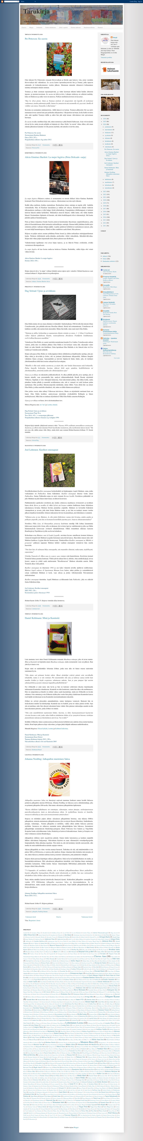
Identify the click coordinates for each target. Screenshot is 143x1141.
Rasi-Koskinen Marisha (49, 1069)
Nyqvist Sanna (48, 1053)
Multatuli (61, 1044)
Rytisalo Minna (55, 1076)
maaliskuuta (108, 182)
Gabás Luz (117, 973)
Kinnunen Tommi (103, 1010)
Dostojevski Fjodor (100, 963)
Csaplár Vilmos (106, 959)
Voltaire (108, 1109)
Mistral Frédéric (110, 1039)
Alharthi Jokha (75, 937)
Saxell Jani (53, 1082)
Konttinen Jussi (92, 1012)
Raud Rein (67, 1069)
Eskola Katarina (104, 967)
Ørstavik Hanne (111, 1117)
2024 (104, 124)
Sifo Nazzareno (52, 1088)
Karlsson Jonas (92, 1006)
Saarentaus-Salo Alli (105, 1075)
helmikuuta (108, 185)
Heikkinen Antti (81, 988)
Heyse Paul (102, 990)
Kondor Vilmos (83, 1012)
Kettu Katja (28, 1010)
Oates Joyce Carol (106, 1053)
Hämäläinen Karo (54, 997)
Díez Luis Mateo (46, 965)
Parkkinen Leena (49, 1059)
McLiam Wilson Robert (67, 1037)
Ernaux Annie (77, 967)
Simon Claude (82, 1088)
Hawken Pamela (27, 988)
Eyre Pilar (46, 969)
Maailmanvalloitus (89, 27)
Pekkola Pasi (112, 1059)
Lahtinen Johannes (113, 1018)
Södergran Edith (80, 1096)
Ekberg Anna (110, 965)
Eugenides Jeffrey (37, 969)
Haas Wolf (46, 984)
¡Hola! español (63, 27)
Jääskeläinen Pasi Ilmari (71, 1004)
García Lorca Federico (80, 975)
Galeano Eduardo (40, 975)
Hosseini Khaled (45, 994)
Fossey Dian (89, 971)
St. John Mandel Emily (103, 1092)
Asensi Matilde (72, 941)
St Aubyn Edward (90, 1092)
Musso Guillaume (115, 1044)
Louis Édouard (33, 1029)
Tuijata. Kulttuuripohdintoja (109, 349)
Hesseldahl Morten (92, 990)
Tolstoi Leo (70, 1100)
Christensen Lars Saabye (74, 956)
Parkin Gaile (38, 1059)
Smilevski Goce (71, 1090)
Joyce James (110, 1002)
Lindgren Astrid (27, 1027)
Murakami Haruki (83, 1044)
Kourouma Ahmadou (47, 1014)
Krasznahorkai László (61, 1014)
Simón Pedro (91, 1088)
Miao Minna (79, 1039)
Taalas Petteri (89, 1096)
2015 (104, 214)
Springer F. (80, 1092)
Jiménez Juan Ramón (58, 1002)
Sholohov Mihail (110, 1086)
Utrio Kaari (101, 1104)
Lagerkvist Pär (82, 1018)
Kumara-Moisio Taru (33, 1016)
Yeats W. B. (52, 1115)
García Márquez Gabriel (96, 975)
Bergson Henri (114, 945)
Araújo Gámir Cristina (102, 939)
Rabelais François (113, 1065)
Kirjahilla (106, 311)
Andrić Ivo (70, 939)
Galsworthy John (50, 975)
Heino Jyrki (91, 988)
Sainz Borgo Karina (68, 1078)
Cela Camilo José (84, 954)
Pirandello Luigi (40, 1063)
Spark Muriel (63, 1092)
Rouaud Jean (65, 1073)
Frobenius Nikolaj (98, 973)
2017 (104, 209)
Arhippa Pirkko (115, 939)
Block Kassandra (109, 947)
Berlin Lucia (26, 947)
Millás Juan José (98, 1039)
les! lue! (42, 405)
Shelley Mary (91, 1086)
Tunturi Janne (47, 1102)
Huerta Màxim (99, 994)
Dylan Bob (37, 965)
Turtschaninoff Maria (92, 1102)
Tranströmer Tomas (94, 1100)
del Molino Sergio (64, 1117)
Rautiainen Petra (89, 1069)
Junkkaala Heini (41, 1004)
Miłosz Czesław (33, 1042)
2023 (104, 191)
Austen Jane (43, 943)
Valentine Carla (31, 1107)
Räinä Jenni (65, 1075)
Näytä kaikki (117, 358)
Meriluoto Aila (53, 1039)
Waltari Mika (85, 1111)
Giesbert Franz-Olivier (65, 977)
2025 (104, 121)
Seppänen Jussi (37, 1086)
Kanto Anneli (62, 1006)
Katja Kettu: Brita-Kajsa (110, 287)
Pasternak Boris (61, 1059)
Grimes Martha (60, 981)
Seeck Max (83, 1084)
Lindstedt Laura (60, 1027)
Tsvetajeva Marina (115, 1100)
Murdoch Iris (95, 1044)
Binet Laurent (45, 947)
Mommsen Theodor (63, 1042)
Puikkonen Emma (27, 1065)
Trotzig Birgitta (105, 1100)
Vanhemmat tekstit (86, 917)
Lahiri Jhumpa (102, 1018)
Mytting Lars (51, 1046)
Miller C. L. (87, 1039)
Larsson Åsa (75, 1020)
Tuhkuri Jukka (38, 1102)
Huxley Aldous (31, 997)
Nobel (104, 259)
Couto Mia (90, 959)
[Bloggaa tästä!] (56, 145)
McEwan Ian (45, 1037)
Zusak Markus (33, 1117)
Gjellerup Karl (105, 977)
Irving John (89, 996)
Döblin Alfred (55, 965)
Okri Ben (62, 1055)
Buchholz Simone (30, 951)
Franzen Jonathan (34, 973)
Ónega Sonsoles (91, 1117)
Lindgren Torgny (50, 1027)
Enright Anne (57, 967)
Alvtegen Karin (104, 937)
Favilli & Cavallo (87, 969)
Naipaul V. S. (97, 1047)
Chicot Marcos (55, 956)
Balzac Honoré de (95, 943)
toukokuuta (108, 147)
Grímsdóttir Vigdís (80, 981)
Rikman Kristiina (85, 1071)
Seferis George (104, 1084)
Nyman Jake (39, 1053)
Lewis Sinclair (75, 1025)
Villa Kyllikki (81, 1109)
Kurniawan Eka (84, 1016)
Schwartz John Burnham (43, 1084)
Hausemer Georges (102, 986)
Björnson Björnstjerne (79, 947)
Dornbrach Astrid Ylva (87, 963)
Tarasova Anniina (56, 1098)
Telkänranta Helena (67, 1098)
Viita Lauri (53, 1109)
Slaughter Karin (52, 1090)
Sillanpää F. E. (63, 1088)
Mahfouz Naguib (86, 1031)
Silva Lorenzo (72, 1088)
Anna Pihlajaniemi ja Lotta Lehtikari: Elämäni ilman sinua (110, 295)
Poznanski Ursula (92, 1063)
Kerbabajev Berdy (90, 1008)
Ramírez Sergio (93, 1067)
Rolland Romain (47, 1073)
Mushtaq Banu (105, 1044)
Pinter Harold (31, 1063)
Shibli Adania (100, 1086)
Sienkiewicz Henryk (34, 1088)
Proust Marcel (103, 1063)
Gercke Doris (36, 977)
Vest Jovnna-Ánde (34, 1109)
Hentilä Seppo (26, 990)
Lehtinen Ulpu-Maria (58, 1023)
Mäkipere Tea (80, 1046)
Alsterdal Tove (93, 937)
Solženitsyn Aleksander (42, 1092)
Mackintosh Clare (53, 1031)
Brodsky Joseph (103, 949)
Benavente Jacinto (95, 945)
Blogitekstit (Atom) (34, 920)
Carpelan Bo (52, 954)
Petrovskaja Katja (89, 1061)
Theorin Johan (106, 1098)
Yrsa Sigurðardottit (85, 1115)
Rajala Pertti (74, 1067)
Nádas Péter (57, 1053)
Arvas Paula (63, 941)
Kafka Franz (93, 1004)
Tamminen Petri (35, 1098)
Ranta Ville (30, 1069)
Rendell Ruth (40, 1071)
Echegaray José (75, 965)
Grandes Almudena (108, 979)
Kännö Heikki (27, 1018)
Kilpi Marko (55, 1010)
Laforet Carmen (73, 1018)
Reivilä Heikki (110, 1069)
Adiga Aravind (114, 933)
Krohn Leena (81, 1014)
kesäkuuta (108, 144)
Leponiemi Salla (45, 1025)
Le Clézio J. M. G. (111, 1020)
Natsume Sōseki (116, 1046)
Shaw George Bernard (80, 1086)
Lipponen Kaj (101, 1027)
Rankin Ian (109, 1067)
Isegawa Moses (99, 997)
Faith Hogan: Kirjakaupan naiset (110, 342)
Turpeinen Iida (81, 1102)
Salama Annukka (92, 1078)
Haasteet (100, 27)
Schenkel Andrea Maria (64, 1082)
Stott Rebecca (72, 1094)
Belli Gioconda (77, 945)
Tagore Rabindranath (111, 1096)
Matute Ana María (69, 1035)
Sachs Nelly (35, 1078)
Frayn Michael (54, 973)
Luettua (50, 728)
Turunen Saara (104, 1102)
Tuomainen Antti (58, 1102)
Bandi (103, 943)
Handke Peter (34, 986)
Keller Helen (62, 1008)
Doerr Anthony (75, 963)
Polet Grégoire (50, 1063)
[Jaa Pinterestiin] (62, 145)
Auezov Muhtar (34, 943)
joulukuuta (108, 127)
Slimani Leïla (62, 1090)
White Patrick (81, 1113)
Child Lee (63, 956)
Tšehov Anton (43, 1104)
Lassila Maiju (83, 1020)
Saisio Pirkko (80, 1077)
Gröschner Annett (91, 981)
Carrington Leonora (63, 954)
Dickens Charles (45, 963)
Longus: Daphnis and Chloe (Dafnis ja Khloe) (111, 279)
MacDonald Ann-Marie (39, 1031)
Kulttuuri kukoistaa (61, 728)
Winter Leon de (102, 1113)
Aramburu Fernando (90, 939)
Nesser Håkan (91, 1049)
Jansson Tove (101, 999)
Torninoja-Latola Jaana (81, 1100)
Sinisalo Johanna (113, 1088)
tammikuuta (108, 188)
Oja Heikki (41, 1055)
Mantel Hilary (79, 1033)
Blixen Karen (100, 947)
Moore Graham (114, 1042)
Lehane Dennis (47, 1023)
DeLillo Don (56, 961)
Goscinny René (88, 979)
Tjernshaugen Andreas (38, 1100)
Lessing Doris (65, 1025)
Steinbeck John (29, 1094)
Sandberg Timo (56, 1080)
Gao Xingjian (60, 975)
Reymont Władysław (51, 1071)
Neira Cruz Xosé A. (48, 1049)
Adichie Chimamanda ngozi (100, 933)
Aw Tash (59, 943)
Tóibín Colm (35, 1104)
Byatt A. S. (57, 952)
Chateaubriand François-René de (31, 956)
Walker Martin (65, 1111)
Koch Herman (44, 1012)
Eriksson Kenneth (67, 967)
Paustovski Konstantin (81, 1059)
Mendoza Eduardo (98, 1037)
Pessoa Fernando (79, 1061)
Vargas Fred (83, 1106)
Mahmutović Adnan (98, 1031)
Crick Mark (98, 959)
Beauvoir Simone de (56, 945)
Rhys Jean (61, 1071)
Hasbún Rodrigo (55, 986)
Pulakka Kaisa (38, 1065)
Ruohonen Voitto (34, 1075)
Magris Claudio (76, 1031)
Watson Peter (111, 1111)
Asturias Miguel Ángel (94, 941)
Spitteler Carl (73, 1092)
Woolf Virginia (34, 1115)
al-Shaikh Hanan (53, 1117)
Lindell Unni (114, 1025)
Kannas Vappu (42, 1006)
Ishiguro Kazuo (112, 996)
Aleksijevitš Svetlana (64, 937)
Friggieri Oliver (64, 973)
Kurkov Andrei (73, 1016)
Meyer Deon (71, 1039)
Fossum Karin (99, 971)
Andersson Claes (49, 939)
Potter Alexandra (82, 1063)
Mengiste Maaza (109, 1037)
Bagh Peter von (76, 943)
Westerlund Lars (63, 1113)
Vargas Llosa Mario (95, 1107)
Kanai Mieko (34, 1006)
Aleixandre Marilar (39, 937)
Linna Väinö (79, 1027)
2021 (104, 197)
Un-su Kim (71, 1104)
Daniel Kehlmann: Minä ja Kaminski (42, 617)
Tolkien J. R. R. (62, 1100)
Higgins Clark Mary (28, 992)
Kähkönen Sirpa (113, 1016)
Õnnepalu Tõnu (101, 1117)
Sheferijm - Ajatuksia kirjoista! (110, 339)
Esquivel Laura (114, 967)
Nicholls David (37, 1051)
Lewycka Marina (86, 1025)
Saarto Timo (26, 1078)
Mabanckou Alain (27, 1031)
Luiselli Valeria (43, 1029)
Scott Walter (64, 1084)
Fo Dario (34, 971)
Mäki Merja (71, 1047)
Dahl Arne (116, 958)
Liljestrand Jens (105, 1025)
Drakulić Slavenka (113, 963)
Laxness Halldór (101, 1020)
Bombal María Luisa (35, 949)
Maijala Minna (108, 1031)
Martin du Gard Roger (112, 1033)
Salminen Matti (27, 1080)
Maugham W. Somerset (82, 1035)
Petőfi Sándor (109, 1061)
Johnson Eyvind (79, 1002)
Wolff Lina (26, 1115)
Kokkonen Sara (63, 1012)
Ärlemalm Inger (81, 1117)
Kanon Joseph (52, 1006)
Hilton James (56, 992)
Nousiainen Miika (107, 1051)
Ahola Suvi (90, 935)
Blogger (76, 1127)
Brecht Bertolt (93, 949)
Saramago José (80, 1080)
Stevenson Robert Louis (51, 1094)
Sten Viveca (40, 1094)
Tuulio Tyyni (115, 1102)
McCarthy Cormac (34, 1037)
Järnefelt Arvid (58, 1004)
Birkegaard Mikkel (55, 947)
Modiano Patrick (50, 1042)
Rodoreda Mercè (37, 1073)
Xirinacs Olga (44, 1115)
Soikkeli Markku (107, 1090)
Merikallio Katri (43, 1039)
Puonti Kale (47, 1065)
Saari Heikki (115, 1075)
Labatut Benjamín (62, 1018)
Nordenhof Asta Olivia (75, 1051)
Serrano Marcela (47, 1086)
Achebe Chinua (87, 933)
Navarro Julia (38, 1049)
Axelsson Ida (67, 943)
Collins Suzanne (50, 959)
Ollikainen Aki (81, 1055)
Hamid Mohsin (105, 984)
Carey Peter (44, 954)
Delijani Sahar (86, 961)
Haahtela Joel (38, 984)
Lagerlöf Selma (93, 1018)
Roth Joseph (56, 1073)
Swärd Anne (56, 1096)
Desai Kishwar (103, 961)
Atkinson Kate (107, 941)
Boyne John (66, 949)
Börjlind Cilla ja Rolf (86, 951)
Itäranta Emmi (42, 1000)
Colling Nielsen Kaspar (37, 959)
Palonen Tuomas (103, 1057)
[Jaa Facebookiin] (60, 145)
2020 (104, 200)
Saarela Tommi (93, 1076)
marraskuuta (109, 130)
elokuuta (107, 138)
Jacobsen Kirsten (52, 999)
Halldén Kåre (96, 984)
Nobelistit (39, 27)
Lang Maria (44, 1020)
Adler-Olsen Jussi (29, 935)
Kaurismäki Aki (27, 1008)
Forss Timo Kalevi (53, 971)
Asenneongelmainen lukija (110, 333)
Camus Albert (100, 952)
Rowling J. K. (73, 1073)
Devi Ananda (112, 961)
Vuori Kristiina (38, 1111)
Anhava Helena (79, 939)
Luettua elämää (52, 405)
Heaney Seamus (45, 988)
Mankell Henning (59, 1033)
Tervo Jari (77, 1098)
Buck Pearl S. (40, 951)
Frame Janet (111, 971)
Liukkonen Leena (111, 1027)
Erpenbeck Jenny (87, 967)
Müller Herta (88, 1046)
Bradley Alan (84, 949)
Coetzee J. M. (26, 959)
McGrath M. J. (55, 1037)
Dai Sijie (37, 961)
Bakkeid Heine (85, 943)
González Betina (58, 979)
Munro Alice (70, 1044)
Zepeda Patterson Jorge (109, 1115)
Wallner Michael (75, 1111)
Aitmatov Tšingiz (115, 935)
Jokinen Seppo (90, 1001)
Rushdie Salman (44, 1076)
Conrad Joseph (71, 959)
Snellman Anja (96, 1090)
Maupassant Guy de (95, 1035)
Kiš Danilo (36, 1012)
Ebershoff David (65, 965)
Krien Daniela (72, 1014)
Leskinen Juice (55, 1025)
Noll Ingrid (45, 1051)
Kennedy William (71, 1008)
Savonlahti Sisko (45, 1082)
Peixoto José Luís (102, 1059)
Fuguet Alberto (108, 973)
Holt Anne (27, 994)
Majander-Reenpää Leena (35, 1033)
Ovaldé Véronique (52, 1057)
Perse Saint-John (56, 1061)
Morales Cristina (27, 1044)
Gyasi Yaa (30, 984)
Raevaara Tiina (27, 1067)
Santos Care (71, 1080)
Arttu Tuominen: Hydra (109, 272)
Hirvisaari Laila (74, 992)
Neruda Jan (67, 1049)
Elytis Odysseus (48, 967)
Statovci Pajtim (115, 1092)
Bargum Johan (111, 943)
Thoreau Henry (116, 1098)
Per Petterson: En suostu (36, 38)
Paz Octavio (92, 1059)
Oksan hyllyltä (42, 728)
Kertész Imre (108, 1008)
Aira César (106, 935)
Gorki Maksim (79, 979)
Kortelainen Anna (27, 1014)
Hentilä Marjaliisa (113, 988)
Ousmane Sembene (32, 1057)
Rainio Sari (56, 1067)
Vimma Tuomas (91, 1109)
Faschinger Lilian (65, 969)
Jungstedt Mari (30, 1004)
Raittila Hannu (65, 1067)
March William (89, 1033)
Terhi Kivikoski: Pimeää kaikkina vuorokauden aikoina (110, 323)
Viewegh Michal (45, 1109)
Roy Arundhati (83, 1073)
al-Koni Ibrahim (43, 1117)
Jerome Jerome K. (46, 1002)
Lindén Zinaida (70, 1027)
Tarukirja (36, 11)
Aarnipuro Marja (36, 933)
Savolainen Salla (34, 1082)
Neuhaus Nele (102, 1048)
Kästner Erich (36, 1018)
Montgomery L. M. (103, 1042)
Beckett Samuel (68, 945)
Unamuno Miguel (81, 1104)
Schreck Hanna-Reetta (28, 1084)
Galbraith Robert (29, 975)
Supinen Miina (111, 1094)
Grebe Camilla (33, 982)
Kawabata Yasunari (39, 1008)
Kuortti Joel (51, 1016)
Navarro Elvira (29, 1049)
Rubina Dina (92, 1073)
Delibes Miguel (75, 961)
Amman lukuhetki (109, 302)
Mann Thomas (70, 1033)
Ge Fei (29, 977)
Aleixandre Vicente (51, 937)
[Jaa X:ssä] (58, 145)
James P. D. (80, 999)
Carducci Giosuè (34, 954)
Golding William (48, 979)
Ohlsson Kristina (29, 1055)
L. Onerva (53, 1018)
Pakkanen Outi (80, 1057)
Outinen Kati (43, 1057)
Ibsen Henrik (73, 997)
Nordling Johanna (43, 911)
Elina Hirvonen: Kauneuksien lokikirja (109, 353)
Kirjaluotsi (106, 319)
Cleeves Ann (100, 956)
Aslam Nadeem (82, 941)
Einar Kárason (101, 965)
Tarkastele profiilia (106, 57)
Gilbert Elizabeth (77, 977)
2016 (104, 211)
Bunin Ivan (49, 951)
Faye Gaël (96, 969)
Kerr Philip (100, 1008)
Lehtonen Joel (36, 609)
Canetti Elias (110, 952)
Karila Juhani (72, 1006)
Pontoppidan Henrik (61, 1063)
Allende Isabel (84, 937)
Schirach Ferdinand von (88, 1082)
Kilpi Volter (63, 1010)
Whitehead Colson (91, 1113)
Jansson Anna (91, 1000)
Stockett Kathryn (63, 1094)
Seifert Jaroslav (114, 1084)
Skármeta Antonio (41, 1090)
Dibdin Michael (35, 963)
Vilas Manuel (73, 1109)
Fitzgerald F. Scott (113, 969)
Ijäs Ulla (81, 997)
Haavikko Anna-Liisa (56, 984)
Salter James (47, 1080)
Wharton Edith (72, 1113)
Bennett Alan (105, 945)
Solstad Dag (35, 440)
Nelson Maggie (59, 1049)
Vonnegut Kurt (116, 1109)
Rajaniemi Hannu (83, 1067)
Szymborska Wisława (68, 1096)
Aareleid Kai (26, 933)
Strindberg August (82, 1094)
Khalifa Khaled (37, 1010)
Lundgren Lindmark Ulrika (78, 1029)
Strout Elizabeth (93, 1094)
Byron (65, 951)
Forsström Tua (64, 971)
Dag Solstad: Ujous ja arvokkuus (40, 290)
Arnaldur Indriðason (39, 941)
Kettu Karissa (116, 1008)
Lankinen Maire (52, 1020)
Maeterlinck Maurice (66, 1031)
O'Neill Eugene (95, 1053)
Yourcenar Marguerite (70, 1115)
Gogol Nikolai (38, 979)
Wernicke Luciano (52, 1113)
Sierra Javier (44, 1088)
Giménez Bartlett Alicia (43, 281)
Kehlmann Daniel (37, 750)
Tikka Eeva (28, 1100)
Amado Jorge (116, 937)
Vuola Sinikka (28, 1111)
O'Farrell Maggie (86, 1053)
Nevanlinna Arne (27, 1051)
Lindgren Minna (38, 1027)
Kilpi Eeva (46, 1010)
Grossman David (70, 981)
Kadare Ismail (84, 1004)
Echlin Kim (84, 965)
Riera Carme (76, 1071)
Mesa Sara (62, 1040)
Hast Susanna (81, 986)
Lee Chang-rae (37, 1023)
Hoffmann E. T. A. (103, 992)
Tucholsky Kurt (29, 1102)
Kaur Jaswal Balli (113, 1006)
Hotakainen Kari (66, 994)
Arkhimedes (29, 941)
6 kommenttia (46, 909)
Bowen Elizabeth (57, 949)
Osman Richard (110, 1055)
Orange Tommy (100, 1055)
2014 (104, 217)
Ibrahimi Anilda (64, 997)
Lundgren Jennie (65, 1029)
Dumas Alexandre (27, 965)
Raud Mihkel (60, 1069)
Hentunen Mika (36, 990)
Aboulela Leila (46, 933)
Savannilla (106, 285)
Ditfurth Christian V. (65, 963)
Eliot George (32, 967)
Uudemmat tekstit (30, 917)
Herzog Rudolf (68, 990)
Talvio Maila (26, 1098)
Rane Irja (101, 1067)
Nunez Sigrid (30, 1053)
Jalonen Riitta (70, 999)
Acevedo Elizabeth (76, 933)
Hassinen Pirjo (72, 986)
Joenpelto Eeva (69, 1002)
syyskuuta (108, 135)
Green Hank (43, 981)
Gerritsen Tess (46, 977)
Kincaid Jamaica (72, 1010)
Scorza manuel (55, 1084)
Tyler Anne (26, 1105)
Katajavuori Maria (102, 1006)
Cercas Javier (94, 954)
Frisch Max (89, 973)
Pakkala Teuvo (70, 1057)
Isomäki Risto (31, 1000)
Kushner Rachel (94, 1016)
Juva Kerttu (50, 1004)
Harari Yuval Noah (44, 986)
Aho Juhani (67, 935)
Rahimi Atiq (48, 1067)
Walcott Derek (47, 1111)
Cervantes (103, 954)
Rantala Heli (38, 1069)
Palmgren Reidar (92, 1057)
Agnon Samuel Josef (44, 935)
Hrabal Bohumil (90, 994)
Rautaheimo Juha (77, 1069)
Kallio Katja (110, 1004)
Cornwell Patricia (81, 959)
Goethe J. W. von (27, 979)
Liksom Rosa (96, 1025)
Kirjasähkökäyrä (108, 292)
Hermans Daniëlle (46, 990)
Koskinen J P (37, 1014)
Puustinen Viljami (56, 1065)
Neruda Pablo (75, 1049)
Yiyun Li (60, 1115)
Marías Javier (49, 1035)
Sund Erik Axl (102, 1094)
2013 (104, 220)
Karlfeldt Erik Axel (82, 1006)
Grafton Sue (97, 979)
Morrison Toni (37, 1044)
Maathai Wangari (113, 1029)
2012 (104, 223)
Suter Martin (34, 1096)
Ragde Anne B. (38, 1067)
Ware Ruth (94, 1111)
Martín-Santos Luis (38, 1035)
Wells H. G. (31, 1113)
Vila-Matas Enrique (63, 1109)
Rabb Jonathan (103, 1065)
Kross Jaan (102, 1014)
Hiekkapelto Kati (112, 990)
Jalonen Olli (61, 1000)
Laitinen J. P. (26, 1020)
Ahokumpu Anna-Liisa (79, 935)
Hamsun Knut (114, 984)
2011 (104, 226)
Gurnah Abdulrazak (103, 982)
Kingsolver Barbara (91, 1010)
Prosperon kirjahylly (109, 276)
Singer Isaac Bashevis (101, 1088)
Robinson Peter (27, 1073)
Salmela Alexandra (103, 1078)
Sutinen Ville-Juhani (45, 1096)
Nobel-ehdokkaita (50, 27)
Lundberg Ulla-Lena (54, 1029)
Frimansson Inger (76, 973)
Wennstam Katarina (41, 1113)
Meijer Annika (88, 1037)
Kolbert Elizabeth (73, 1012)
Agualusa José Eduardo (56, 935)
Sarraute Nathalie (99, 1080)
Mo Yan (41, 1042)
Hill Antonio (47, 992)
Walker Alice (56, 1111)
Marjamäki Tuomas (100, 1033)
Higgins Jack (38, 992)
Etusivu (24, 27)
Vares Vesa (74, 1107)
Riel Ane (68, 1071)
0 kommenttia (46, 279)
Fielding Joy (104, 969)
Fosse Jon (81, 971)
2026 (104, 119)
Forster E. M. (73, 971)
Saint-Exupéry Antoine (55, 1078)
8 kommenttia (45, 437)
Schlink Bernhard (102, 1082)
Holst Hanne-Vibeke (115, 992)
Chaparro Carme (113, 954)
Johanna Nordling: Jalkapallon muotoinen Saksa (47, 758)
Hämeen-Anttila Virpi (42, 997)
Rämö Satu (72, 1075)
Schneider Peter (114, 1082)
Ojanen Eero (55, 1055)
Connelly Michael (61, 959)
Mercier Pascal (33, 1040)
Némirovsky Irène (66, 1053)
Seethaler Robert (93, 1084)
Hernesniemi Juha (57, 990)
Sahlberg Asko (43, 1078)
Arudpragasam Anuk (52, 941)
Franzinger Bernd (45, 973)
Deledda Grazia (65, 961)
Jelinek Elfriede (110, 999)
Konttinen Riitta (102, 1012)
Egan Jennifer (92, 965)
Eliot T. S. (40, 967)
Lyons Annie (90, 1029)
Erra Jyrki (96, 967)
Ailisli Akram (98, 935)
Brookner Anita (114, 949)
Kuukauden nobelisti (109, 261)
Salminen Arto (114, 1078)
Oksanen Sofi (71, 1055)
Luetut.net (106, 270)
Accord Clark (66, 933)
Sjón (24, 1090)
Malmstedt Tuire (48, 1033)
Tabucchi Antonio (98, 1096)
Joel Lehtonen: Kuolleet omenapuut (41, 449)
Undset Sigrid (91, 1105)
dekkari (34, 281)
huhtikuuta (108, 179)
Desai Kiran (95, 961)
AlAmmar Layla (29, 937)
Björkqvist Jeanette (67, 947)
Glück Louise (114, 977)
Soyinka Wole (53, 1092)
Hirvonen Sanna (84, 992)
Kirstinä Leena (28, 1012)
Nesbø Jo (83, 1049)
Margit (31, 27)
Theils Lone (96, 1098)
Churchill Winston (87, 956)
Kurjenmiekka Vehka (62, 1016)
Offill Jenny (115, 1053)
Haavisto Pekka (67, 984)
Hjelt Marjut (93, 992)
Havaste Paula (113, 986)
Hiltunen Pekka (64, 992)
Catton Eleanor (73, 954)
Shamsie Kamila (69, 1086)
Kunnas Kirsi (43, 1016)
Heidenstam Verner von (68, 988)
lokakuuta (108, 132)
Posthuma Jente (72, 1063)
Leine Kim (100, 1023)
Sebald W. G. (74, 1084)
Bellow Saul (86, 945)
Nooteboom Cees (63, 1051)
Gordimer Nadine (68, 979)
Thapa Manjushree (86, 1098)
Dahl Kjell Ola (29, 961)
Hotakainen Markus (78, 994)
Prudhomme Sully (113, 1063)
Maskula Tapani (58, 1035)
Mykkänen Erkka (29, 1046)
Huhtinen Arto (109, 994)
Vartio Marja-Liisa (108, 1107)
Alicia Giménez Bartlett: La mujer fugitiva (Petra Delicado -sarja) (55, 157)
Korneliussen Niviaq (113, 1012)
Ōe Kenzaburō (31, 1119)
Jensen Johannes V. (35, 1002)
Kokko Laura (53, 1012)
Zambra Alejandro (96, 1115)
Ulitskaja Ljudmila (62, 1104)
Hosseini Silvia (55, 994)
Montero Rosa (87, 1042)
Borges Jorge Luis (46, 949)
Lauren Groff (92, 1020)
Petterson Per (35, 148)
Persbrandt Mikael (45, 1061)
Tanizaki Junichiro (45, 1098)
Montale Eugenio (74, 1042)
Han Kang (26, 986)
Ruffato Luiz (101, 1073)
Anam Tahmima (29, 939)
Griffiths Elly (51, 981)
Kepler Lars (81, 1008)
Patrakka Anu (70, 1059)
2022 (104, 194)
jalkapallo (35, 911)
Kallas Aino (101, 1004)
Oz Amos (62, 1057)
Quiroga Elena (93, 1065)
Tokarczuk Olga (50, 1100)
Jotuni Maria (101, 1002)
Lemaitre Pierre (109, 1023)
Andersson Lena (61, 939)
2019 (104, 203)
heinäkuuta (108, 141)
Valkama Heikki (41, 1107)
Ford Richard (42, 971)
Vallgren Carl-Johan (54, 1107)
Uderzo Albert (52, 1104)
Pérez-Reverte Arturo (69, 1065)
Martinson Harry (27, 1035)
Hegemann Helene (55, 988)
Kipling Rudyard (115, 1010)
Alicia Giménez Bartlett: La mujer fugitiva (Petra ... (111, 154)
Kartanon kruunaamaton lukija (110, 330)
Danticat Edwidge (46, 961)
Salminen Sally (37, 1080)
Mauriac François (107, 1035)
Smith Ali (79, 1090)
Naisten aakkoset (76, 27)
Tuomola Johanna (71, 1102)
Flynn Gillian (26, 971)
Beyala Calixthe (35, 947)
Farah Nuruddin (55, 969)
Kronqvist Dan (92, 1014)
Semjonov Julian (27, 1086)
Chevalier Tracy (45, 956)
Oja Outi (48, 1055)
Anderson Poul (38, 939)
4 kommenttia (46, 145)
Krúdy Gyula (110, 1014)
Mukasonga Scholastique (51, 1044)
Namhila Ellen (106, 1046)
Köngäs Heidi (45, 1018)
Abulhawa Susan (56, 933)
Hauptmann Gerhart (91, 986)
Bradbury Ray (75, 949)
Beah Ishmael (44, 945)
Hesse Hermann (79, 989)
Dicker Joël (55, 963)
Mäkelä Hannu (61, 1047)
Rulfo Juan (110, 1073)
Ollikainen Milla (91, 1055)
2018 (104, 206)
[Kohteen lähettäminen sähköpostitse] (54, 145)
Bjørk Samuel (90, 947)
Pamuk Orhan (113, 1057)
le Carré (73, 1117)
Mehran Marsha (79, 1037)
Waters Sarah (102, 1111)
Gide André (55, 977)
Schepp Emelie (76, 1082)
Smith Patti (87, 1090)
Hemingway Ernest (102, 988)
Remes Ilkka (31, 1071)
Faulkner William (76, 969)
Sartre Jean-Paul (110, 1080)
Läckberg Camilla (101, 1029)
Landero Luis (35, 1020)
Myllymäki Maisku (41, 1047)
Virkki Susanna (100, 1109)
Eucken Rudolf (27, 969)
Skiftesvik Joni (31, 1090)
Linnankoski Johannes (90, 1027)
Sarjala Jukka (89, 1080)
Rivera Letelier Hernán (97, 1071)
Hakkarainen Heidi (86, 984)
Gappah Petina (69, 975)
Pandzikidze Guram (28, 1059)
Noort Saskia (54, 1051)
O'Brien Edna (76, 1053)
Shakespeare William (58, 1086)
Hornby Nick (36, 994)
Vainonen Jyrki (111, 1104)
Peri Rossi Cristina (34, 1061)
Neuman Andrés (114, 1049)
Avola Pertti (52, 943)
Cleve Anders (114, 956)
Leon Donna (34, 1025)
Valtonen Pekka (65, 1107)
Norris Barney (97, 1051)
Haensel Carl (76, 984)
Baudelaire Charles (34, 945)
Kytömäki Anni (103, 1016)
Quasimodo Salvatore (82, 1065)
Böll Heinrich (72, 952)
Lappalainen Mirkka (64, 1020)
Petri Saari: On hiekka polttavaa (109, 305)
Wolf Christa (112, 1113)
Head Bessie (36, 988)
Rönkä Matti (81, 1075)
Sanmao (64, 1080)
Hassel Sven (63, 986)
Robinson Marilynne (111, 1071)
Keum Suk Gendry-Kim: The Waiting (110, 313)
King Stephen (81, 1010)
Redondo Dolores (100, 1069)
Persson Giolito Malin (67, 1061)
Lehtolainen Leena (74, 1022)
